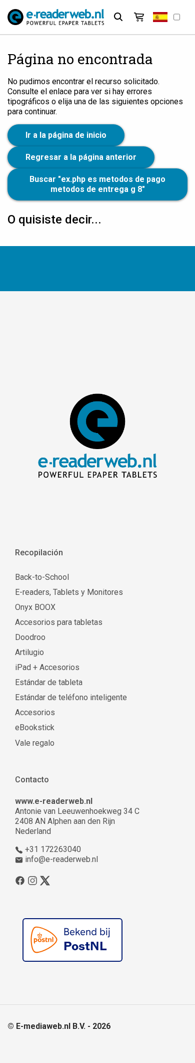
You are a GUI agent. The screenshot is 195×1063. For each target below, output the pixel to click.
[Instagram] (33, 880)
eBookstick (34, 727)
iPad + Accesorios (47, 667)
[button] (160, 17)
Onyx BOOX (35, 607)
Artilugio (29, 652)
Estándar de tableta (48, 682)
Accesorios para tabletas (58, 622)
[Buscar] (118, 17)
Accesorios (35, 712)
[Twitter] (45, 880)
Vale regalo (34, 743)
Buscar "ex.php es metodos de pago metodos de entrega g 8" (98, 184)
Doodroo (30, 637)
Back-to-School (42, 577)
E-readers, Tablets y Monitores (69, 592)
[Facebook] (20, 880)
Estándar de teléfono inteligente (71, 697)
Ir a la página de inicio (66, 135)
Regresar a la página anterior (81, 157)
